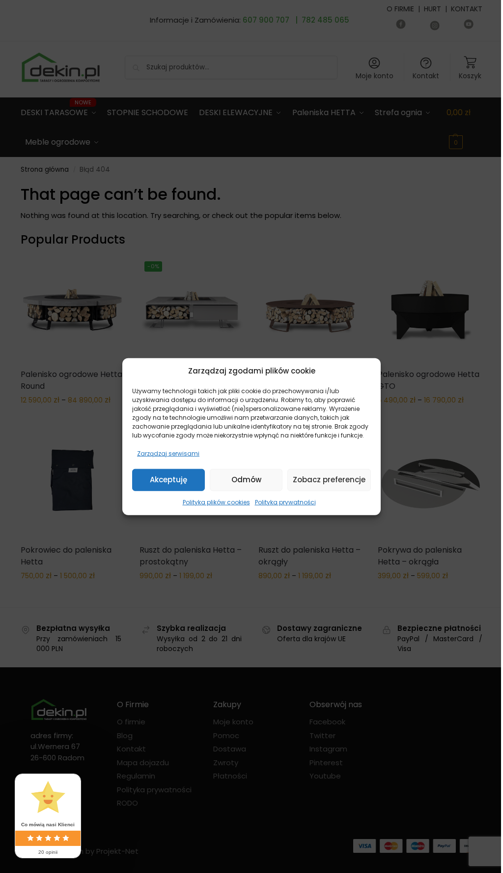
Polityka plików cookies (216, 502)
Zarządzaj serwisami (168, 453)
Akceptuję (168, 479)
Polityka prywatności (285, 502)
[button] (366, 371)
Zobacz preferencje (329, 479)
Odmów (246, 479)
